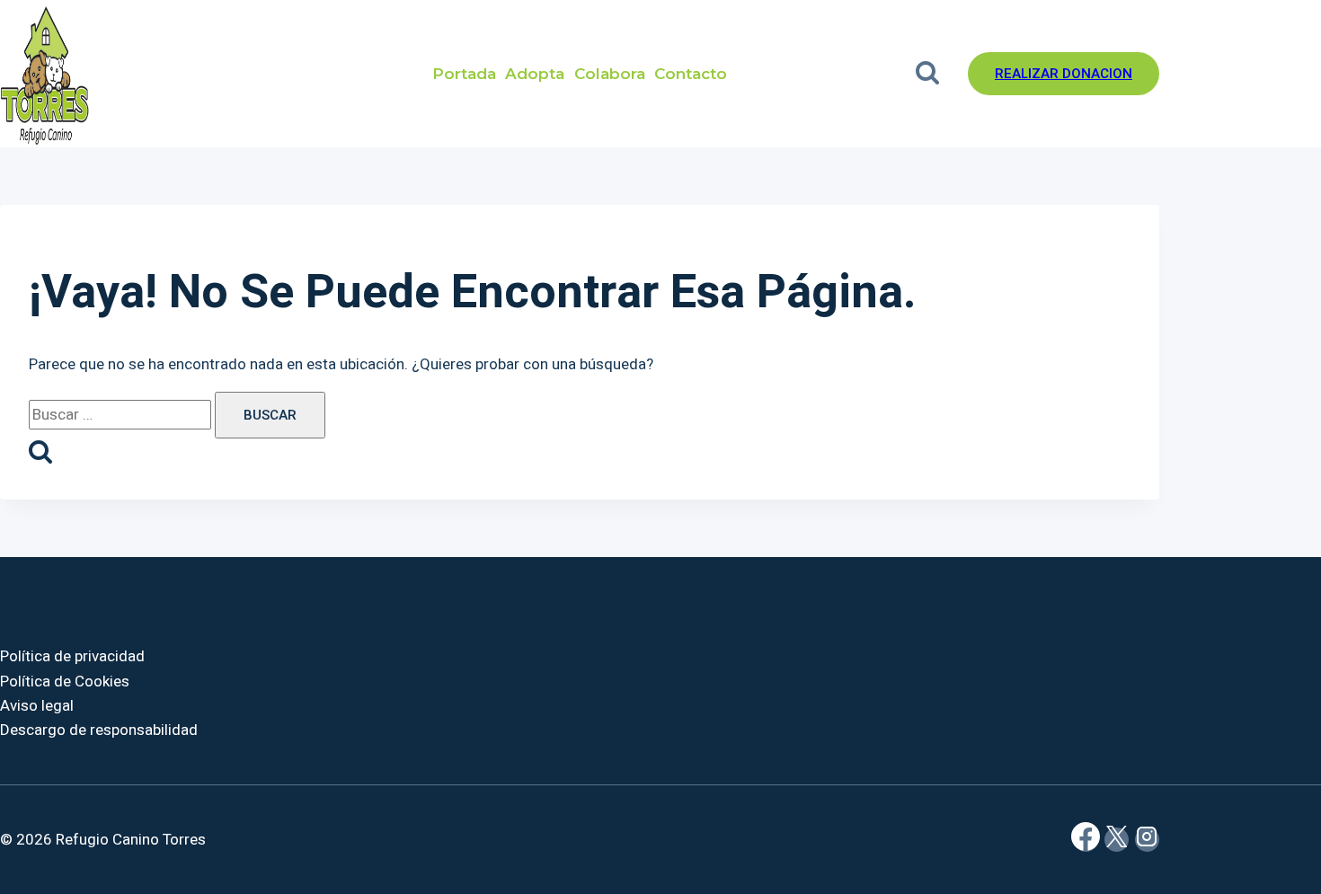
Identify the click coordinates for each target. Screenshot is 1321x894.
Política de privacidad (72, 656)
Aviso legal (37, 706)
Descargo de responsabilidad (99, 730)
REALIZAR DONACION (1063, 74)
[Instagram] (1147, 840)
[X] (1116, 840)
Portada (464, 74)
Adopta (534, 74)
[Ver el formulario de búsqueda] (927, 73)
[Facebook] (1086, 840)
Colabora (609, 74)
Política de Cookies (64, 681)
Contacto (690, 74)
